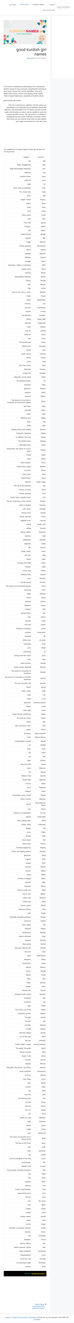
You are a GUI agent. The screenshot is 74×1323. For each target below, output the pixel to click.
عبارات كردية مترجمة (49, 10)
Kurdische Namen (38, 4)
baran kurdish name (38, 1306)
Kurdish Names (24, 4)
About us (8, 1317)
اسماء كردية (12, 4)
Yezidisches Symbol (38, 1308)
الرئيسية (52, 4)
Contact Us (15, 1317)
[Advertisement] (62, 47)
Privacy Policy (23, 1317)
